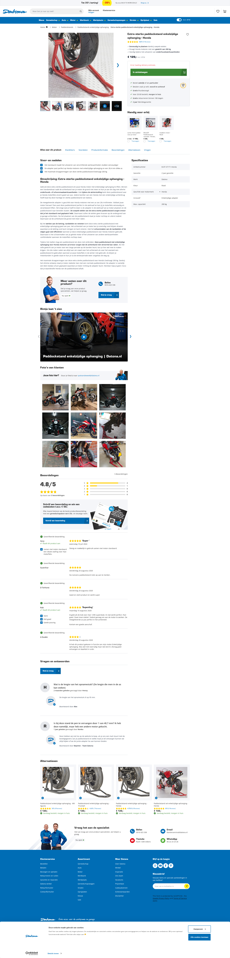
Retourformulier (46, 888)
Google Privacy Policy (161, 898)
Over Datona (120, 864)
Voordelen (83, 150)
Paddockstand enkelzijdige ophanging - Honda (131, 804)
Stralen (133, 20)
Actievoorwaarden (122, 892)
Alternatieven (134, 150)
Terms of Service (180, 898)
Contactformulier (47, 892)
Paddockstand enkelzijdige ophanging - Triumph (94, 804)
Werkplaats (98, 20)
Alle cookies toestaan (199, 937)
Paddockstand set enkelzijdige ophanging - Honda (171, 804)
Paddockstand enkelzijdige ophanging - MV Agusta (57, 804)
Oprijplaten (82, 892)
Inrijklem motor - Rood (165, 134)
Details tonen (53, 953)
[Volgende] (130, 337)
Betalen (43, 868)
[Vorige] (39, 337)
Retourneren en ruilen (49, 876)
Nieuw (41, 20)
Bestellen (44, 864)
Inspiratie (119, 872)
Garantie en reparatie (49, 880)
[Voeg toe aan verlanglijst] (187, 34)
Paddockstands (67, 27)
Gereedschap (51, 20)
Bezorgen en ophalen (48, 872)
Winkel (118, 868)
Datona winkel (46, 884)
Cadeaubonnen (121, 888)
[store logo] (15, 11)
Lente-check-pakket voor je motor (133, 134)
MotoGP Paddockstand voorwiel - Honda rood (149, 135)
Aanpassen (198, 929)
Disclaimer (119, 896)
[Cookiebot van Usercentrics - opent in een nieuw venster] (31, 953)
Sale (155, 20)
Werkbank (84, 20)
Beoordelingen (118, 150)
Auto (64, 20)
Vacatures (119, 880)
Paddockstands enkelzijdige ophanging (93, 27)
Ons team (119, 876)
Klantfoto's (70, 150)
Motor (73, 20)
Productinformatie (99, 150)
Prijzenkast (119, 884)
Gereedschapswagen (116, 20)
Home (42, 27)
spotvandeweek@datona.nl (88, 375)
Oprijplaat (145, 20)
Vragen (147, 150)
